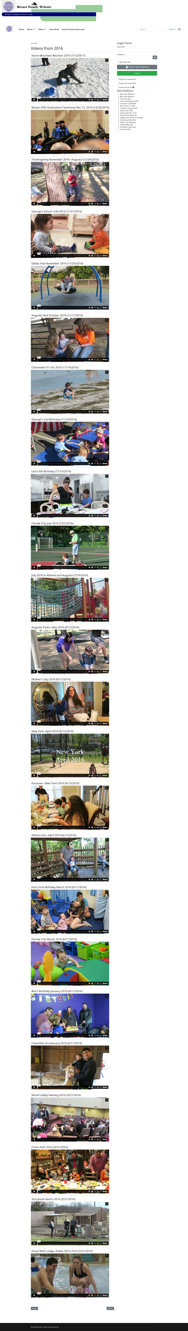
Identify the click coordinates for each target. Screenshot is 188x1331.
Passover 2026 (125, 99)
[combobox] (151, 29)
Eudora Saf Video (126, 111)
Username (121, 47)
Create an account (126, 87)
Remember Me (124, 62)
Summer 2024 (125, 129)
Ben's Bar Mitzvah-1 (127, 96)
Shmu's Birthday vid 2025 (129, 101)
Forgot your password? (127, 79)
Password (120, 54)
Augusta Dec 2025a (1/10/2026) (131, 118)
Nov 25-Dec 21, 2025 (127, 106)
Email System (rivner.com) (73, 29)
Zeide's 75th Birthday (128, 122)
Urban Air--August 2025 (128, 108)
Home (21, 29)
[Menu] (179, 29)
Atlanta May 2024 (126, 125)
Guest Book (54, 29)
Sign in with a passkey (138, 67)
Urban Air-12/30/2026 (128, 103)
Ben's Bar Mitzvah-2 (127, 94)
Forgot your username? (127, 83)
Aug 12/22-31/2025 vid (128, 115)
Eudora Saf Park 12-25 (128, 113)
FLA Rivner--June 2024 (128, 127)
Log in (137, 73)
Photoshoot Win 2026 (128, 120)
